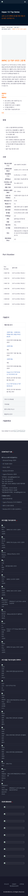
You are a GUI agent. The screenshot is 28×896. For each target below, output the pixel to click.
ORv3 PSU (9, 764)
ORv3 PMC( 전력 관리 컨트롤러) (14, 718)
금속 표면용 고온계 (6, 29)
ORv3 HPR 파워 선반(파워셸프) (14, 752)
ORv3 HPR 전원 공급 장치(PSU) (14, 671)
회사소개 (6, 884)
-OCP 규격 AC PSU (11, 685)
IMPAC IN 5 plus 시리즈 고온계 (15, 647)
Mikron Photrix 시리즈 (13, 554)
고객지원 (21, 884)
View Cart (16, 431)
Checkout (22, 431)
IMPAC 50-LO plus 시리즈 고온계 (15, 542)
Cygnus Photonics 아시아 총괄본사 (12, 502)
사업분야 (21, 4)
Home (3, 27)
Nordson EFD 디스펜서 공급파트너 (12, 509)
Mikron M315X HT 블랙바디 (14, 614)
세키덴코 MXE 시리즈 (11, 566)
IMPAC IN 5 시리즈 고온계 (13, 530)
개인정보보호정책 (14, 886)
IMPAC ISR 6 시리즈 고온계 (14, 591)
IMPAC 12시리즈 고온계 (13, 579)
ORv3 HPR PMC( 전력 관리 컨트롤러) (16, 735)
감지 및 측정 (9, 27)
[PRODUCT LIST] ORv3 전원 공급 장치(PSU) (17, 789)
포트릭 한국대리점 (7, 499)
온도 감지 (16, 27)
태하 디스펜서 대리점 (8, 505)
